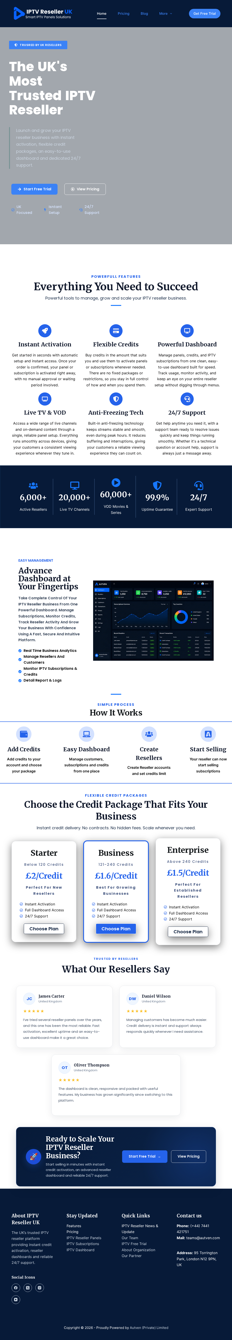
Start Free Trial (145, 1156)
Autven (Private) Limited (148, 1327)
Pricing (123, 13)
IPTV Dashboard (80, 1250)
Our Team (130, 1238)
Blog (144, 13)
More (163, 13)
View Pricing (189, 1156)
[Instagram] (39, 1288)
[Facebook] (16, 1288)
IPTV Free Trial (134, 1243)
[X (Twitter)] (28, 1288)
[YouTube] (16, 1299)
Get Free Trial (204, 13)
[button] (38, 45)
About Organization (138, 1250)
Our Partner (132, 1255)
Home (101, 13)
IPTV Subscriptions (83, 1243)
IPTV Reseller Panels (84, 1238)
